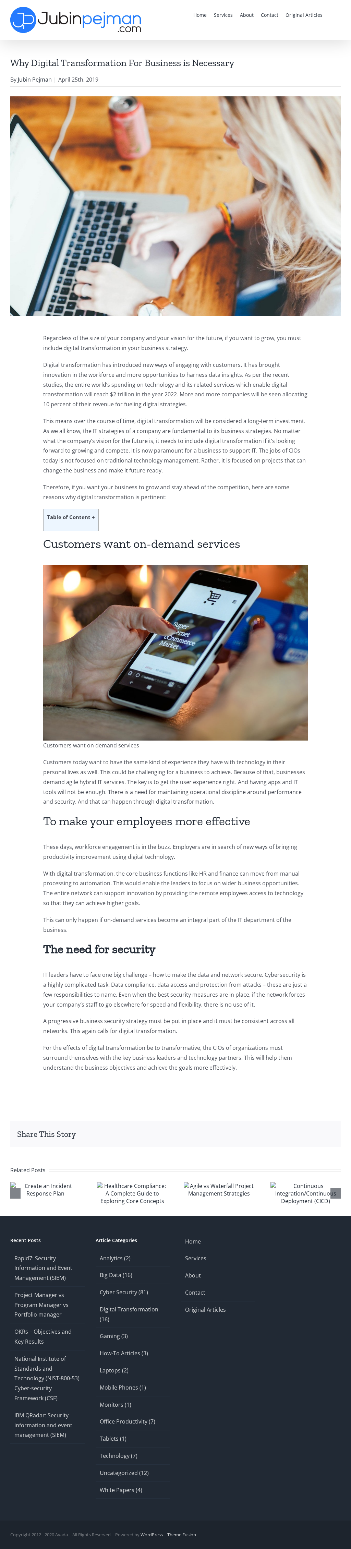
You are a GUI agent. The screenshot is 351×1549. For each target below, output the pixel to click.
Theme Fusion (181, 1535)
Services (195, 1258)
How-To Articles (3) (124, 1353)
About (193, 1275)
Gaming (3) (114, 1336)
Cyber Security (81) (124, 1292)
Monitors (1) (115, 1404)
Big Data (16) (116, 1275)
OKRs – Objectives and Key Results (43, 1336)
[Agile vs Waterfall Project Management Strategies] (219, 1186)
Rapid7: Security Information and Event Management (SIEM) (43, 1268)
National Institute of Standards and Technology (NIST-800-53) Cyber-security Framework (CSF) (47, 1378)
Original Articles (205, 1309)
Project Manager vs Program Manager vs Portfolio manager (41, 1305)
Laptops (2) (114, 1370)
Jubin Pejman (35, 79)
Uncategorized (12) (124, 1473)
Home (193, 1241)
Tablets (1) (113, 1438)
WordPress (152, 1535)
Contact (195, 1292)
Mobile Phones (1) (123, 1387)
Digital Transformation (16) (129, 1314)
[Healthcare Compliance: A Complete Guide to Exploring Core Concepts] (132, 1186)
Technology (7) (118, 1456)
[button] (332, 14)
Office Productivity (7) (127, 1421)
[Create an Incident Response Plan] (45, 1186)
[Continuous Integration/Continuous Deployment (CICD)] (305, 1186)
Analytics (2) (115, 1258)
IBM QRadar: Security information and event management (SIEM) (43, 1425)
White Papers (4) (121, 1490)
